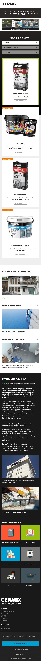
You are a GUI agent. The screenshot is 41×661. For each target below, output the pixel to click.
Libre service (4, 620)
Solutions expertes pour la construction (11, 3)
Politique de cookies (15, 658)
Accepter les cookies (20, 643)
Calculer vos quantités (7, 611)
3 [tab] (22, 29)
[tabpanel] (20, 24)
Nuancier (3, 615)
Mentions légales (27, 658)
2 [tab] (19, 29)
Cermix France (5, 628)
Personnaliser (20, 654)
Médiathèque (5, 613)
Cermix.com (20, 601)
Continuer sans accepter (20, 649)
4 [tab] (25, 29)
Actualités (4, 630)
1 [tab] (16, 29)
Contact (3, 617)
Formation (4, 618)
